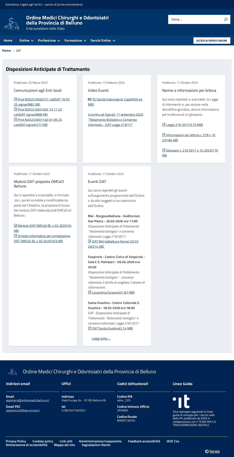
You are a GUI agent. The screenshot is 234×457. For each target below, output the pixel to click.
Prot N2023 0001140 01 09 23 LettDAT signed (38, 122)
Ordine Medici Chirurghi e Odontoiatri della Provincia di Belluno (67, 22)
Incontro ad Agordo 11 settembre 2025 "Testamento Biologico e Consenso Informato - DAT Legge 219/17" (115, 119)
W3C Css (173, 441)
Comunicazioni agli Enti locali (38, 90)
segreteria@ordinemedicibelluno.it (27, 400)
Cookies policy (43, 441)
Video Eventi (98, 90)
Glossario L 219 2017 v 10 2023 (190, 153)
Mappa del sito (64, 444)
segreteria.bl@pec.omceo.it (22, 410)
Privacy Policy (16, 441)
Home (8, 40)
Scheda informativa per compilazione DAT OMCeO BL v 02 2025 (42, 238)
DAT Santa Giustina (112, 328)
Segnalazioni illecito (96, 444)
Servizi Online (101, 40)
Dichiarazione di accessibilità (26, 444)
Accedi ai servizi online (211, 40)
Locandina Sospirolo (113, 292)
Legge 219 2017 (184, 124)
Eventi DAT (97, 181)
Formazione (73, 40)
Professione (47, 40)
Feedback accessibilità (144, 441)
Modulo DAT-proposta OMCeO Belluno (39, 184)
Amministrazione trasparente (100, 441)
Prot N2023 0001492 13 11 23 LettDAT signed (38, 112)
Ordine (24, 40)
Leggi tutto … (101, 338)
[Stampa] (225, 19)
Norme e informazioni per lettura (189, 90)
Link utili (66, 441)
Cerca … (176, 19)
